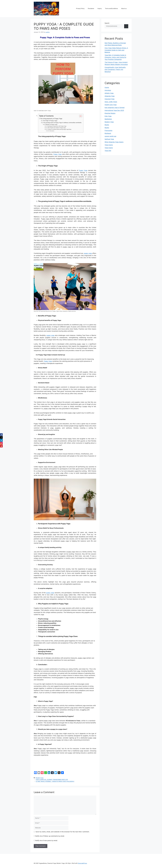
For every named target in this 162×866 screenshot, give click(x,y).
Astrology (108, 90)
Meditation (108, 119)
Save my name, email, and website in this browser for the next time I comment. (62, 832)
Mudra (107, 125)
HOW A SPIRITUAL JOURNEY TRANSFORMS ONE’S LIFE (52, 779)
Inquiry (100, 8)
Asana (107, 87)
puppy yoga (88, 253)
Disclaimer (91, 8)
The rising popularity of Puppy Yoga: (51, 118)
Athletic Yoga (109, 93)
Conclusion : (52, 130)
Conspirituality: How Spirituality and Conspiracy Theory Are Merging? (115, 70)
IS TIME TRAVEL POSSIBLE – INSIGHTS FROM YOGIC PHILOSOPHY (55, 781)
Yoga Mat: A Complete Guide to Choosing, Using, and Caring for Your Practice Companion (115, 57)
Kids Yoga (108, 116)
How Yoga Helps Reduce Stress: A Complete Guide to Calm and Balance (116, 50)
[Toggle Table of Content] (80, 116)
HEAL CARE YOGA (111, 102)
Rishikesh (108, 133)
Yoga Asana (109, 145)
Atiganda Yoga (109, 96)
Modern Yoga (39, 777)
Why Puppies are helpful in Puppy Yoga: (57, 127)
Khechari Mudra (110, 113)
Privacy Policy (80, 8)
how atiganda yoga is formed (114, 107)
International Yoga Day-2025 (114, 110)
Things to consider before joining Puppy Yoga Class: (59, 129)
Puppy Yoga (57, 154)
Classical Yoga (109, 99)
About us (124, 8)
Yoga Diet (108, 150)
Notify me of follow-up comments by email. (50, 836)
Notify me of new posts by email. (46, 840)
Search (107, 23)
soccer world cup (110, 136)
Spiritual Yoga (109, 139)
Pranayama (108, 130)
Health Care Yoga (111, 105)
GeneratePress (82, 863)
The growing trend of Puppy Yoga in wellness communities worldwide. (62, 122)
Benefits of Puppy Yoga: (51, 124)
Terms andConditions (111, 8)
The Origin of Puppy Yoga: (50, 120)
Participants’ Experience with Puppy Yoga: (56, 126)
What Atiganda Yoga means (114, 142)
